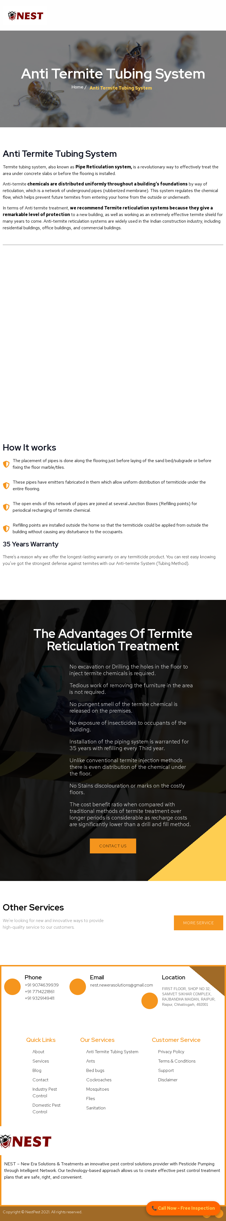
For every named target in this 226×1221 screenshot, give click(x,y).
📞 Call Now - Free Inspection (183, 1208)
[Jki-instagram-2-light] (218, 1213)
